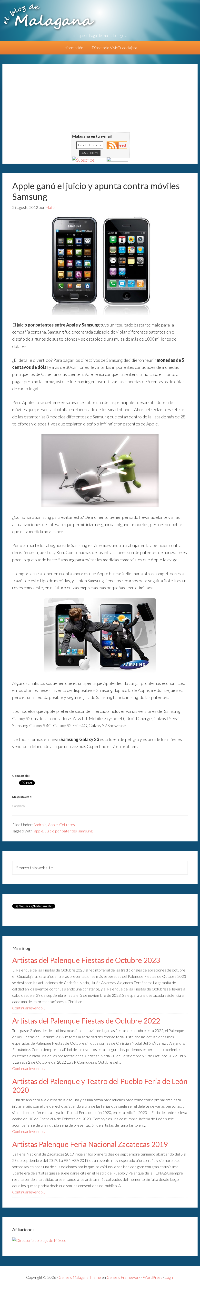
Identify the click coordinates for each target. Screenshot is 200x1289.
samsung (85, 831)
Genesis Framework (123, 1277)
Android (40, 824)
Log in (169, 1277)
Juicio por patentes (61, 831)
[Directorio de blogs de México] (39, 1240)
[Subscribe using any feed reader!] (83, 160)
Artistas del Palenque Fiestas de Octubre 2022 (86, 1020)
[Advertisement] (100, 98)
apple (38, 831)
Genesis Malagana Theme (80, 1277)
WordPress (152, 1277)
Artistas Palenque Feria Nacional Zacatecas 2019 (90, 1144)
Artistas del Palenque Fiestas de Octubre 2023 (86, 960)
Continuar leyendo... (28, 1008)
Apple (53, 824)
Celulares (67, 824)
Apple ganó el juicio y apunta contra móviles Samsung (96, 191)
